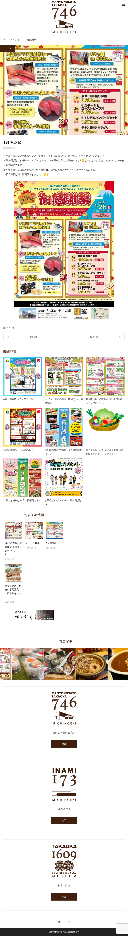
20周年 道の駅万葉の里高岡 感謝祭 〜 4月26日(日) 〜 (104, 401)
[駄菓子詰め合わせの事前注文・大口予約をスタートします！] (13, 573)
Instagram (69, 921)
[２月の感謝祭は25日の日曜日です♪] (22, 478)
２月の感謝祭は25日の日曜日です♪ (21, 500)
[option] (16, 664)
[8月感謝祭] (54, 530)
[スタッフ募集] (34, 530)
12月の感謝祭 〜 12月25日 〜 (18, 450)
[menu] (123, 4)
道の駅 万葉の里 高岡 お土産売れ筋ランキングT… (13, 549)
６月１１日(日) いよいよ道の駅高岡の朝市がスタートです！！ (104, 452)
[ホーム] (4, 39)
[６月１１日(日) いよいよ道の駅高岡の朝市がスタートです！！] (105, 427)
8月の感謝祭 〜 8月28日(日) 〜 (19, 399)
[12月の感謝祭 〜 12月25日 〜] (22, 427)
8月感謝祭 (51, 543)
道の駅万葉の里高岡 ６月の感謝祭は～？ (63, 452)
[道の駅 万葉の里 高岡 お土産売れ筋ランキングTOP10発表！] (13, 530)
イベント (15, 39)
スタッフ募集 (33, 543)
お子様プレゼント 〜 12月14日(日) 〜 (63, 502)
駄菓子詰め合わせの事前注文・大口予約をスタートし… (13, 591)
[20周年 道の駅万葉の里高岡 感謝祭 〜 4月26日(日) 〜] (105, 376)
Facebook (64, 921)
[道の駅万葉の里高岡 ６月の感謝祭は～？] (64, 427)
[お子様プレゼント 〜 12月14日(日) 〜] (64, 478)
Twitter (59, 921)
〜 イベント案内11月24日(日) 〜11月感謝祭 (64, 401)
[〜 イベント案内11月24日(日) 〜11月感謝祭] (64, 376)
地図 (64, 744)
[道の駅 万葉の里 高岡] (64, 17)
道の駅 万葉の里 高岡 (70, 932)
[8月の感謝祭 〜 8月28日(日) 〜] (22, 376)
